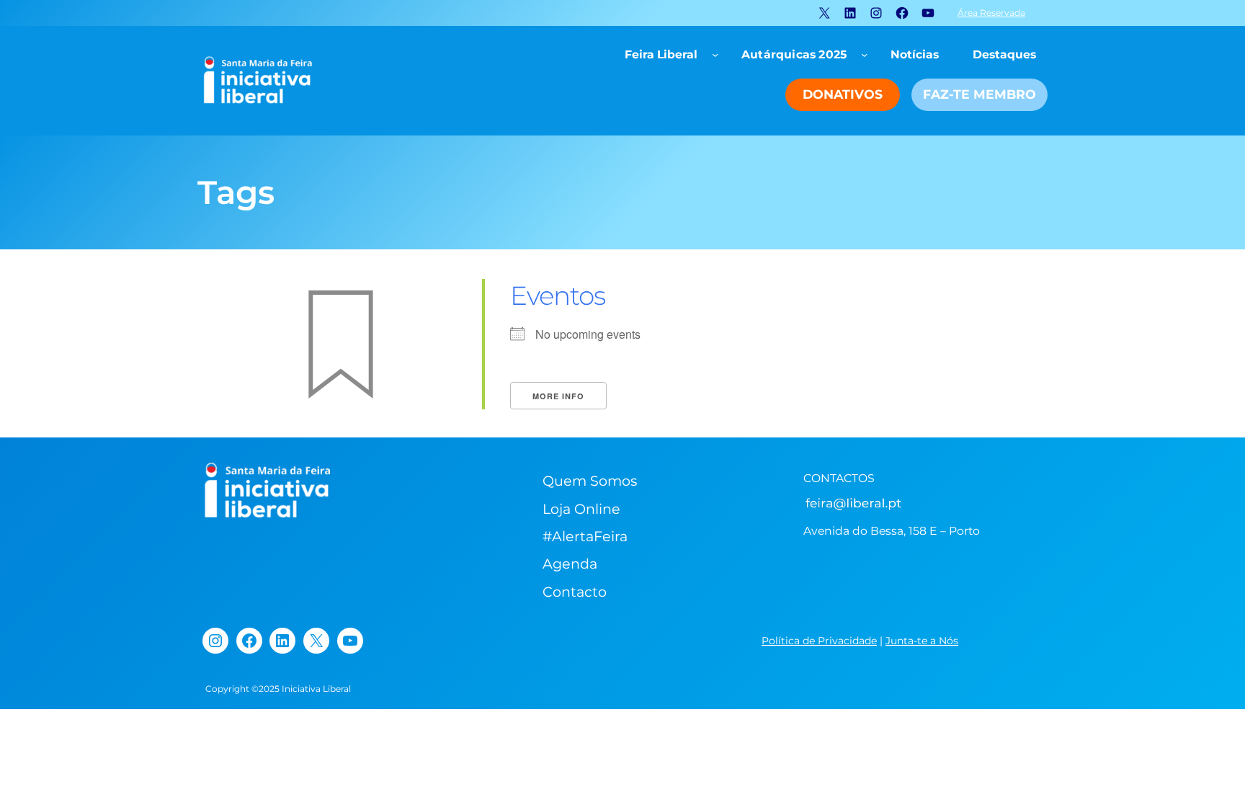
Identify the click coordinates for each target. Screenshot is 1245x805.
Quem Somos (590, 480)
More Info (558, 396)
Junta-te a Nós (921, 640)
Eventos (557, 295)
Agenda (570, 563)
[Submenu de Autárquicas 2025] (864, 54)
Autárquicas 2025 (794, 54)
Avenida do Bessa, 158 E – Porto (891, 531)
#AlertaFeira (585, 536)
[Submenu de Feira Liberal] (715, 54)
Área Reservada (991, 12)
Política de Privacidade (819, 640)
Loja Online (581, 508)
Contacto (575, 591)
